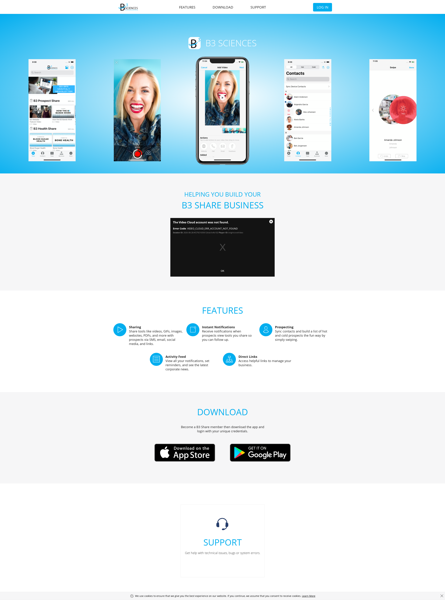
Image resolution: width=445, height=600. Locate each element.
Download (223, 7)
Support (258, 7)
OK (222, 270)
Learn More (308, 596)
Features (187, 7)
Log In (322, 7)
